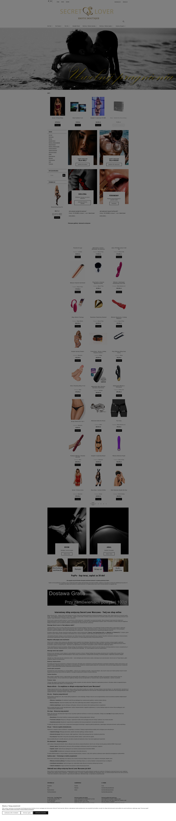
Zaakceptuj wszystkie (40, 812)
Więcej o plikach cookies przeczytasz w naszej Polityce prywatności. (18, 809)
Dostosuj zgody (27, 812)
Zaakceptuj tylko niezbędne (11, 812)
